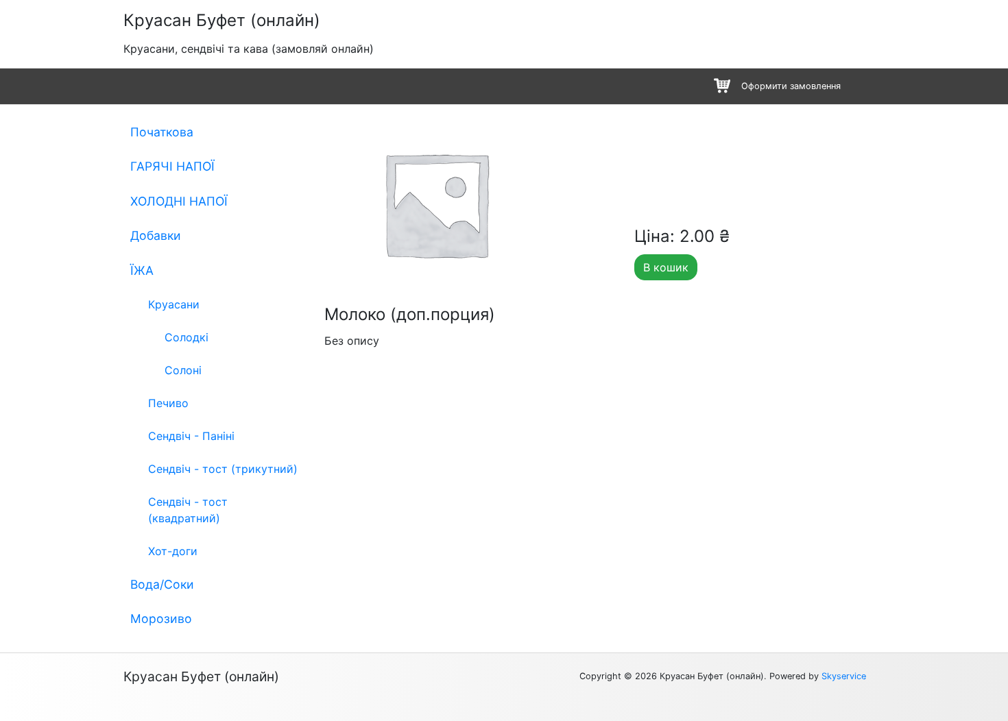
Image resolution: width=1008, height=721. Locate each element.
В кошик (665, 267)
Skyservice (843, 676)
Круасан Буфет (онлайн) (221, 20)
